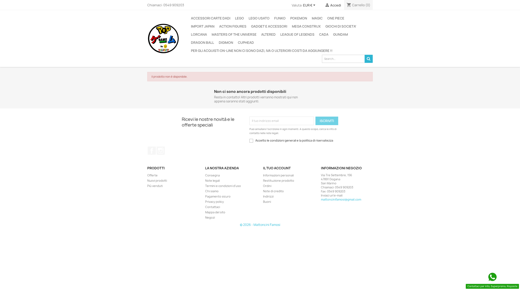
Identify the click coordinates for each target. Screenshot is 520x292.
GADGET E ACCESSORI (269, 26)
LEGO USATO (259, 18)
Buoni (267, 202)
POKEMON (298, 18)
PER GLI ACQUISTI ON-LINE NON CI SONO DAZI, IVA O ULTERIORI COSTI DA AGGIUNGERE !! (262, 50)
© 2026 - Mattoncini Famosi (260, 225)
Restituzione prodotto (278, 180)
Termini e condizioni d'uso (223, 186)
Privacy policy (214, 202)
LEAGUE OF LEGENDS (297, 34)
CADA (323, 34)
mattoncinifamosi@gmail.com (341, 199)
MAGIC (317, 18)
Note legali (212, 180)
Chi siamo (212, 191)
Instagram (161, 151)
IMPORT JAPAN (202, 26)
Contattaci (212, 207)
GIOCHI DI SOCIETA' (340, 26)
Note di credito (273, 191)
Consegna (212, 175)
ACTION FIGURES (232, 26)
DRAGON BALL (202, 42)
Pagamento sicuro (218, 196)
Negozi (210, 217)
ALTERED (268, 34)
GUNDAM (340, 34)
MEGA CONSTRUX (306, 26)
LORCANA (199, 34)
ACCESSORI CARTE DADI (210, 18)
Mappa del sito (215, 212)
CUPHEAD (246, 42)
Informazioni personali (278, 175)
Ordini (267, 186)
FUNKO (280, 18)
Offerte (152, 175)
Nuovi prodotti (157, 180)
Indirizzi (268, 196)
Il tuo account (277, 168)
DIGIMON (226, 42)
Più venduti (155, 186)
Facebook (152, 151)
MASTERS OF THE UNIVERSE (234, 34)
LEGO (239, 18)
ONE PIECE (335, 18)
